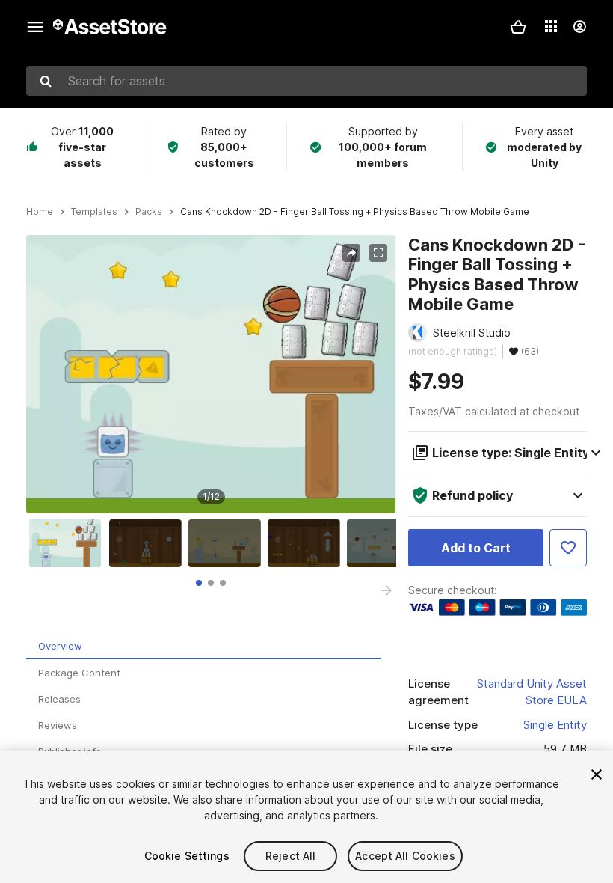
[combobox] (306, 81)
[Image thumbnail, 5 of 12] (386, 543)
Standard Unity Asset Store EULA (532, 692)
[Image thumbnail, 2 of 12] (148, 543)
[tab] (199, 583)
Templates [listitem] (94, 212)
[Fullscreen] (378, 253)
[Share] (351, 253)
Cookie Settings (187, 855)
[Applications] (551, 26)
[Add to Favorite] (568, 547)
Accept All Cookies (405, 855)
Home (39, 212)
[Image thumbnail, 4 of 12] (307, 543)
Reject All (290, 855)
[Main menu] (35, 27)
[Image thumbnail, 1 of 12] (68, 543)
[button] (518, 27)
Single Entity (555, 725)
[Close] (597, 774)
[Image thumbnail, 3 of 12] (228, 543)
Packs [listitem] (148, 212)
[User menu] (579, 26)
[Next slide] (386, 590)
